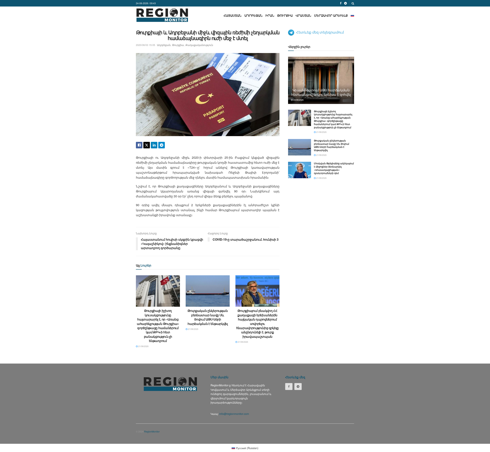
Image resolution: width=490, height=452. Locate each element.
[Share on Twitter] (146, 145)
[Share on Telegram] (161, 145)
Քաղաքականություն (199, 45)
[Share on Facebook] (139, 145)
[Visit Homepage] (162, 15)
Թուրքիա (285, 15)
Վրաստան (303, 15)
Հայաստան (233, 15)
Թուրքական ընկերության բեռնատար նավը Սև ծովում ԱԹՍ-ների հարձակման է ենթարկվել (208, 317)
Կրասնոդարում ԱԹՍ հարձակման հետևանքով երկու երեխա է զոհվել (321, 92)
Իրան (269, 15)
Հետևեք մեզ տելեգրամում (320, 31)
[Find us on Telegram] (345, 3)
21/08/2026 (143, 346)
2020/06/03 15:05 (145, 45)
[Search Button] (353, 3)
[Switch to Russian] (352, 15)
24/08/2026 (298, 99)
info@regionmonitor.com (234, 414)
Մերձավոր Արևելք (331, 15)
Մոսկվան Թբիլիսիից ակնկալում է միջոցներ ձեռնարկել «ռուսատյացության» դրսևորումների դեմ (334, 168)
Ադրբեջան (253, 15)
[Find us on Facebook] (340, 3)
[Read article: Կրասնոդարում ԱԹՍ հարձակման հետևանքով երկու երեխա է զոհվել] (321, 80)
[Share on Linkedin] (154, 145)
